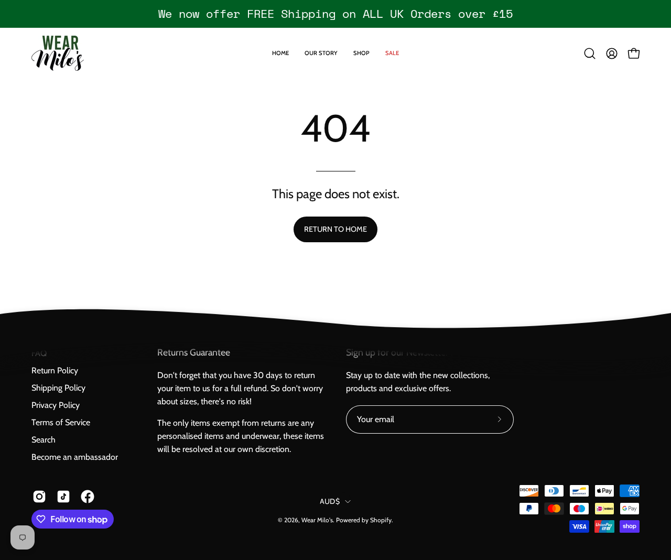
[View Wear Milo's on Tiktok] (63, 496)
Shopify (381, 520)
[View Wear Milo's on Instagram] (39, 496)
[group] (335, 13)
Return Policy (54, 370)
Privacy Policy (55, 405)
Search (43, 440)
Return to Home (335, 229)
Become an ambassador (74, 457)
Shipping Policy (58, 388)
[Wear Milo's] (57, 53)
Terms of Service (60, 422)
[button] (590, 53)
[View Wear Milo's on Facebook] (87, 496)
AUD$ (330, 501)
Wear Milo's (317, 520)
